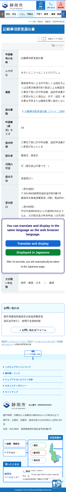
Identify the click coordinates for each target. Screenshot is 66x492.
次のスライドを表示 (63, 14)
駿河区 (37, 452)
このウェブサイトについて (18, 367)
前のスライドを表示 (2, 14)
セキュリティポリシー (16, 385)
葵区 (36, 445)
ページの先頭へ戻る (33, 354)
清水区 (37, 460)
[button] (40, 5)
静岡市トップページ (10, 341)
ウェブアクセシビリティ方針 (19, 379)
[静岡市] (12, 5)
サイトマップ (11, 392)
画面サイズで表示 (55, 39)
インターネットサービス (45, 341)
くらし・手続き (26, 341)
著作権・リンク (12, 373)
